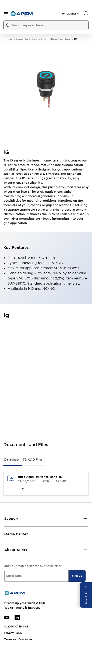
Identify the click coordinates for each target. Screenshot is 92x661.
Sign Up (77, 575)
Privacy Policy (13, 633)
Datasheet (11, 459)
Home (7, 39)
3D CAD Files (33, 459)
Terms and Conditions (18, 639)
